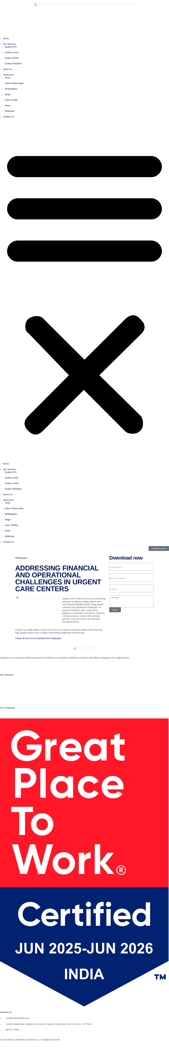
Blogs (7, 94)
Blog (2, 697)
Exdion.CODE (12, 58)
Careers (4, 717)
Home (6, 38)
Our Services (9, 44)
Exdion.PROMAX (13, 63)
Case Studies (11, 100)
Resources (8, 74)
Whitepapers (11, 89)
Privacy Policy (11, 1049)
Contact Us (8, 116)
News (7, 105)
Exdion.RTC (11, 47)
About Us (7, 69)
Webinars (9, 111)
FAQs (7, 77)
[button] (84, 291)
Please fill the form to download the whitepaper (38, 638)
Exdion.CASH (11, 52)
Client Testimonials (14, 83)
